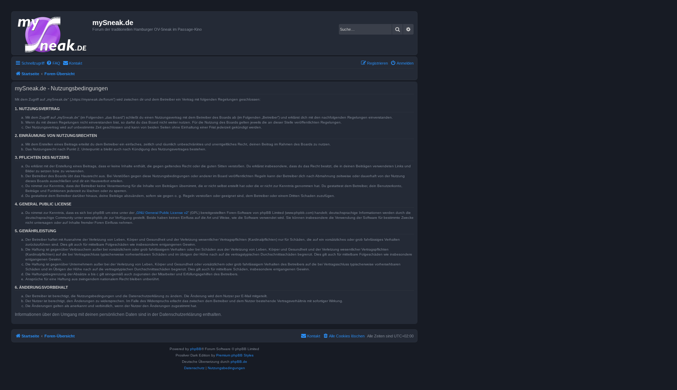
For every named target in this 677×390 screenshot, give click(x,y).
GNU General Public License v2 (162, 213)
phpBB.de (239, 362)
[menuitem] (53, 63)
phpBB (195, 349)
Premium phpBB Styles (235, 355)
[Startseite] (52, 33)
